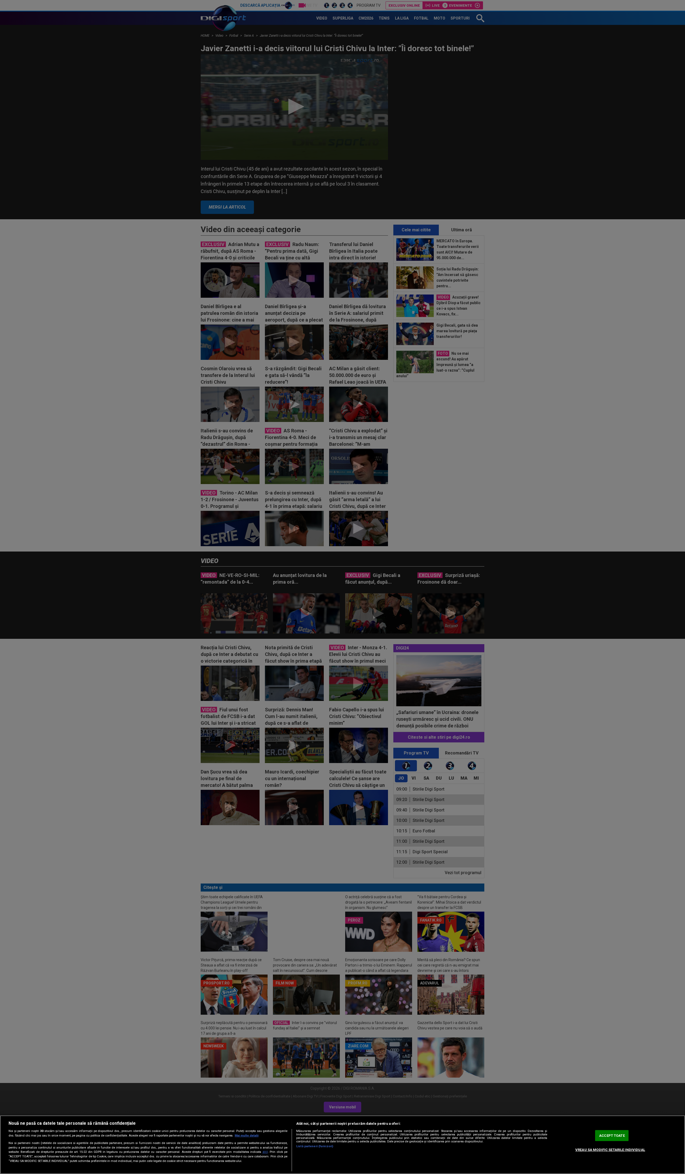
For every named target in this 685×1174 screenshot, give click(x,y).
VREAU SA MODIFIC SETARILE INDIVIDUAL (610, 1150)
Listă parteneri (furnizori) (314, 1146)
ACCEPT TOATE (612, 1136)
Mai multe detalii (246, 1135)
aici (265, 1152)
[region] (342, 1144)
